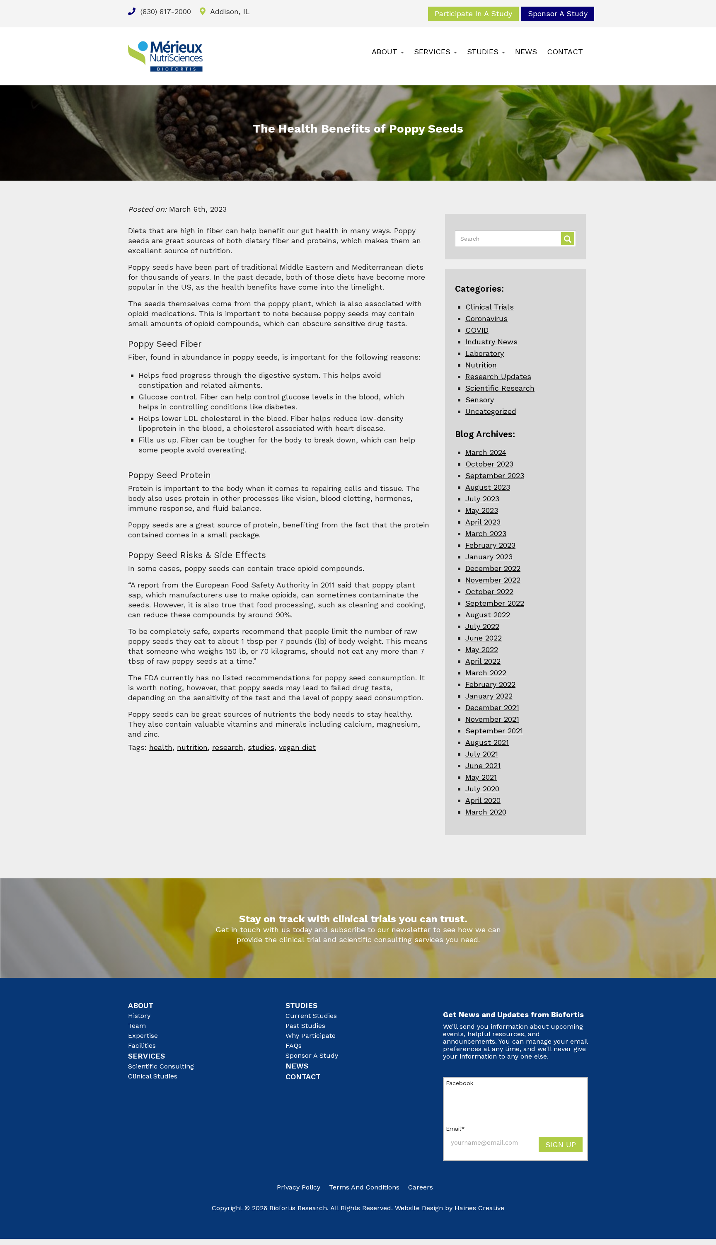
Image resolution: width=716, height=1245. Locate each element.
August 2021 (487, 742)
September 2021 (494, 730)
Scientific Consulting (161, 1066)
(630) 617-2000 (164, 11)
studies (261, 747)
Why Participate (310, 1036)
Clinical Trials (489, 306)
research (227, 747)
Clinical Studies (152, 1076)
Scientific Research (500, 388)
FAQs (293, 1045)
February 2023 (490, 545)
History (139, 1016)
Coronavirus (486, 318)
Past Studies (305, 1026)
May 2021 (481, 777)
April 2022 (483, 661)
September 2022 (494, 603)
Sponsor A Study (558, 13)
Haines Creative (479, 1208)
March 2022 (485, 672)
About (386, 51)
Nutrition (481, 364)
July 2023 (482, 498)
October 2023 (489, 463)
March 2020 (485, 811)
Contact (565, 51)
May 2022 (481, 649)
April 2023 (483, 521)
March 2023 (485, 533)
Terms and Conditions (364, 1187)
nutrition (192, 747)
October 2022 (489, 591)
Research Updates (498, 376)
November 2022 (492, 579)
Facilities (142, 1045)
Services (433, 51)
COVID (477, 330)
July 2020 (482, 788)
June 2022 (483, 637)
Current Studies (311, 1016)
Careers (420, 1187)
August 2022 (487, 614)
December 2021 (492, 707)
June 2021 (483, 765)
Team (137, 1026)
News (526, 51)
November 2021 (492, 719)
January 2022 (489, 695)
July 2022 (482, 626)
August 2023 (487, 487)
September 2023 (494, 475)
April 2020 (483, 800)
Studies (484, 51)
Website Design (419, 1208)
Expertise (143, 1036)
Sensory (479, 399)
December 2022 (492, 568)
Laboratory (484, 353)
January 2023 (489, 556)
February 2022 (490, 684)
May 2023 (481, 510)
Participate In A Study (473, 13)
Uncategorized (490, 411)
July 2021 (481, 753)
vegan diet (297, 747)
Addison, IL (229, 11)
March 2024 (485, 452)
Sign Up (560, 1144)
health (160, 747)
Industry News (491, 341)
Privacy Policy (298, 1187)
